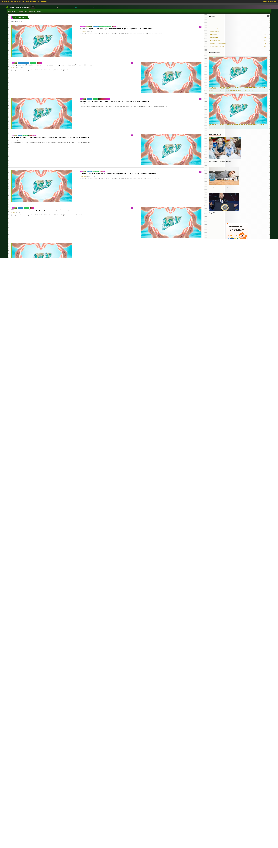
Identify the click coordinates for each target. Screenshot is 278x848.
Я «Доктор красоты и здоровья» (141, 841)
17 (213, 287)
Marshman (14, 441)
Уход (32, 437)
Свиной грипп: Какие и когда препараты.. (219, 187)
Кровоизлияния (42, 437)
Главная (38, 7)
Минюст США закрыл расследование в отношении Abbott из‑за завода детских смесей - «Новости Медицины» (120, 246)
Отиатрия (118, 244)
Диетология (83, 635)
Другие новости (79, 7)
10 (118, 785)
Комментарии (20, 1)
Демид (82, 321)
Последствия (89, 99)
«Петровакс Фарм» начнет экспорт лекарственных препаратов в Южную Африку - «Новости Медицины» (118, 174)
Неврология (158, 479)
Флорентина (83, 712)
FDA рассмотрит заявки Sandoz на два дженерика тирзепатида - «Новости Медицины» (43, 210)
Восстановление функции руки (105, 26)
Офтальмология (145, 826)
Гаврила (13, 140)
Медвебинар (102, 171)
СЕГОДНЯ (124, 807)
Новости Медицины (126, 26)
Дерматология (214, 819)
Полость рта (119, 26)
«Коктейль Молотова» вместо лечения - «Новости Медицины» (34, 746)
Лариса (13, 676)
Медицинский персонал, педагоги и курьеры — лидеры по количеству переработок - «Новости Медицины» (119, 319)
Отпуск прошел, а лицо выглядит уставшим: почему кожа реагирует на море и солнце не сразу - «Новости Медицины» (55, 439)
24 (213, 290)
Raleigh (13, 525)
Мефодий (82, 567)
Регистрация (272, 1)
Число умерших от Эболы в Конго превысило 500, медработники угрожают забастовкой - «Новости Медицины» (52, 65)
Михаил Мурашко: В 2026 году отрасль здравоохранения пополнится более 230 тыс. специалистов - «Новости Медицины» (56, 674)
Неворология (14, 62)
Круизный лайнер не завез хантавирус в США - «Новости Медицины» (36, 601)
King (81, 248)
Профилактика (95, 26)
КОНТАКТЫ (137, 807)
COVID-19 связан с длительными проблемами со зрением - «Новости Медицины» (109, 638)
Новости (238, 25)
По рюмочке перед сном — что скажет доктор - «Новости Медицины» (105, 481)
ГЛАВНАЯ (118, 807)
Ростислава (83, 31)
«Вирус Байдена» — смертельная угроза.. (219, 213)
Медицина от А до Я (54, 7)
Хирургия (34, 521)
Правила (6, 1)
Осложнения (119, 99)
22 (254, 287)
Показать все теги (217, 251)
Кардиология (214, 826)
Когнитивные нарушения (28, 352)
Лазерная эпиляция (75, 437)
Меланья (13, 357)
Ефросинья (83, 176)
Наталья (82, 399)
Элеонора (82, 483)
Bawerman (82, 640)
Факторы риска (95, 171)
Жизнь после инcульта (39, 207)
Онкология (95, 99)
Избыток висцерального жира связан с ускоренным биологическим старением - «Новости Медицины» (49, 282)
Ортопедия (144, 829)
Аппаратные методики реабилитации (63, 437)
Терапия (114, 26)
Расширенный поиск (30, 1)
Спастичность (39, 62)
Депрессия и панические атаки (86, 26)
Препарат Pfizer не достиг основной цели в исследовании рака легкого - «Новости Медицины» (115, 565)
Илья (81, 103)
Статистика (13, 1)
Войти (265, 1)
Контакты (87, 7)
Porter (13, 212)
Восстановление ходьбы (78, 821)
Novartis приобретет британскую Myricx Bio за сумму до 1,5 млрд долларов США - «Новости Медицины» (117, 29)
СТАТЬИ (32, 207)
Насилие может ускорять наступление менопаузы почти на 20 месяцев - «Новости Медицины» (114, 101)
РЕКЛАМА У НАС (146, 807)
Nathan (13, 285)
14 (246, 285)
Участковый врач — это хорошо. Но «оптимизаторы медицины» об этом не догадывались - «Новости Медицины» (52, 355)
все (210, 251)
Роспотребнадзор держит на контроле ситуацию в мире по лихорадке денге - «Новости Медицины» (117, 710)
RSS (153, 807)
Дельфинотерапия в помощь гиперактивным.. (220, 161)
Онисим (13, 604)
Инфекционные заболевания (23, 62)
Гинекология (113, 99)
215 (126, 785)
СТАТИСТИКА (159, 807)
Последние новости (42, 1)
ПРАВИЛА (130, 807)
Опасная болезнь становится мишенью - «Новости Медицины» (34, 523)
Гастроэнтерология (215, 249)
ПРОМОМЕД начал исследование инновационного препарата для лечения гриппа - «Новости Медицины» (50, 137)
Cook (12, 67)
